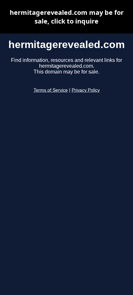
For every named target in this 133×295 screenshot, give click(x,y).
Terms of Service (51, 90)
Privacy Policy (86, 90)
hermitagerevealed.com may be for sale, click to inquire (67, 16)
